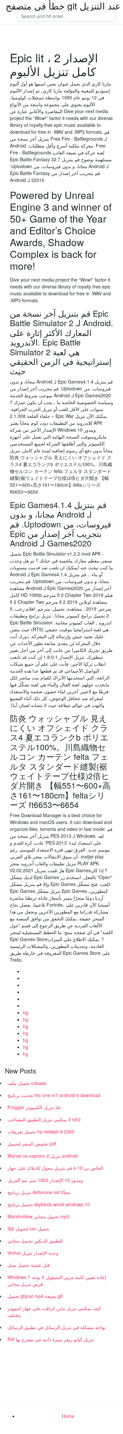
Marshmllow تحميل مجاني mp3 (39, 1216)
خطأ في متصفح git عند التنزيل (63, 6)
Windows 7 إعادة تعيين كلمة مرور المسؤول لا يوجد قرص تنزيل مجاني (57, 1280)
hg (25, 1012)
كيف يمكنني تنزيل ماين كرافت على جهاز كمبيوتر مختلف (54, 1311)
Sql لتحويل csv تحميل (29, 1228)
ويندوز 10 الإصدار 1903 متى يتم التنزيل (45, 1180)
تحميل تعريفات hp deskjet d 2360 (41, 1131)
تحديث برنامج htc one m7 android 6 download (54, 1095)
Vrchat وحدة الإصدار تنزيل (33, 1252)
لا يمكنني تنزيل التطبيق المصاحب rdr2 (44, 1119)
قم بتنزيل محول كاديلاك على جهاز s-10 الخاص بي (55, 1168)
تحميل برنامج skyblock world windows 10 (49, 1204)
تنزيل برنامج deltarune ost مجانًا (39, 1192)
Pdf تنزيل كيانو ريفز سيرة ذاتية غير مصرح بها (51, 1339)
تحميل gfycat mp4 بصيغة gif (35, 1296)
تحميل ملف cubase (27, 1083)
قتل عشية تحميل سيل (29, 1265)
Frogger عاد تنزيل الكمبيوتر (34, 1107)
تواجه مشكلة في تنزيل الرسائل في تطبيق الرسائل (57, 1327)
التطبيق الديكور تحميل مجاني (35, 1240)
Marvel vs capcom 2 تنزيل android (43, 1155)
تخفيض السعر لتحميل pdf (32, 1143)
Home (68, 1416)
